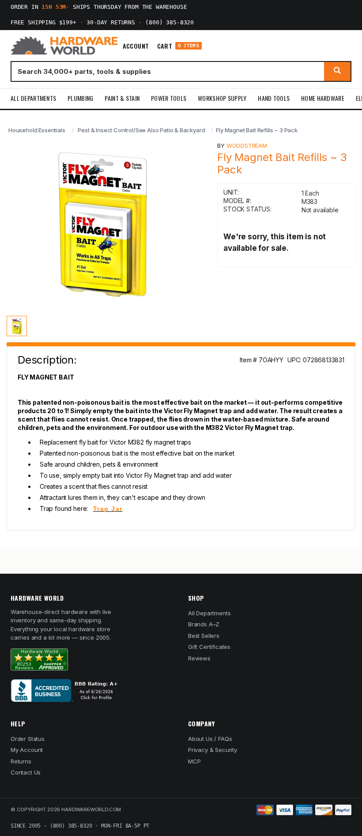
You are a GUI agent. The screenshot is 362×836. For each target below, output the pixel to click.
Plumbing (80, 98)
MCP (194, 761)
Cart (178, 46)
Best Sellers (203, 635)
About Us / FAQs (210, 738)
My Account (27, 749)
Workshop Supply (222, 98)
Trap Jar (108, 508)
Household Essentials (36, 130)
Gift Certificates (209, 646)
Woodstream (246, 145)
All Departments (33, 98)
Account (136, 46)
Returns (21, 761)
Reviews (199, 658)
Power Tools (168, 98)
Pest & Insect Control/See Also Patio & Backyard (141, 130)
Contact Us (26, 772)
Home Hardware (322, 98)
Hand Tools (274, 98)
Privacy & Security (212, 749)
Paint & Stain (122, 98)
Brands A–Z (203, 624)
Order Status (28, 738)
